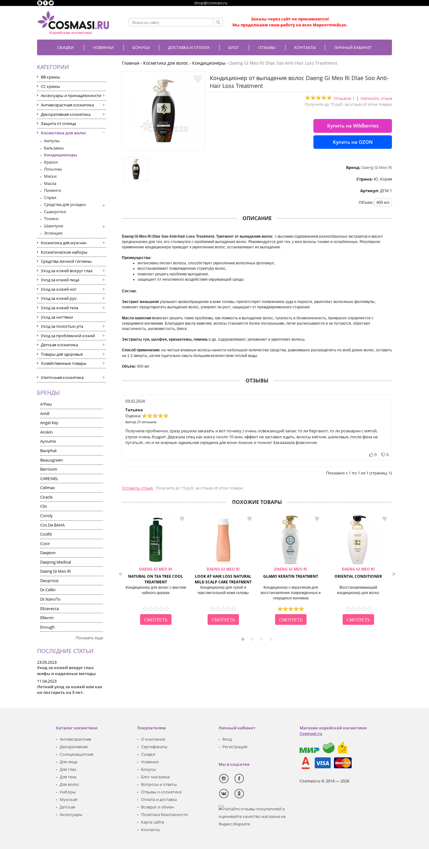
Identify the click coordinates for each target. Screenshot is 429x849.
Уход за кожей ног (59, 289)
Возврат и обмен (157, 807)
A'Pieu (46, 404)
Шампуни (53, 226)
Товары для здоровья (62, 354)
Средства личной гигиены (66, 261)
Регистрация (234, 746)
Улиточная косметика (62, 377)
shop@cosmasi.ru (210, 3)
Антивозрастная (75, 739)
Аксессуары (71, 814)
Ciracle (46, 497)
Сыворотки (55, 211)
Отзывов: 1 (344, 98)
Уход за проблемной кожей (68, 335)
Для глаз (68, 769)
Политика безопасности (164, 814)
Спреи (50, 197)
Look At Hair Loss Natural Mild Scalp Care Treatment (223, 575)
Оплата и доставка (159, 799)
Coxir (45, 543)
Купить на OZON (353, 142)
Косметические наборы (64, 252)
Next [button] (393, 573)
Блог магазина (155, 777)
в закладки (181, 519)
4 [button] (271, 639)
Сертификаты (154, 746)
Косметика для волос (63, 133)
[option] (155, 570)
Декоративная (74, 746)
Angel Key (49, 422)
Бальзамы (54, 148)
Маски (50, 176)
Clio (43, 506)
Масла (50, 183)
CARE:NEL (49, 478)
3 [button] (261, 639)
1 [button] (243, 639)
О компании (153, 739)
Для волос (69, 784)
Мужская (68, 799)
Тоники (51, 218)
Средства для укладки (65, 204)
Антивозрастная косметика (67, 105)
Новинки (103, 47)
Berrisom (48, 469)
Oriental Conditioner (358, 572)
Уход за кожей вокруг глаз (66, 270)
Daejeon (48, 552)
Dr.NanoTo (50, 599)
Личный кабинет (353, 47)
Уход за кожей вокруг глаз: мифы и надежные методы (66, 670)
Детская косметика (59, 345)
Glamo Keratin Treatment (290, 572)
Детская (67, 807)
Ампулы (52, 140)
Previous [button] (120, 573)
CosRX (46, 534)
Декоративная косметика (65, 114)
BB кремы (50, 77)
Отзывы (266, 47)
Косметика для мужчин (63, 243)
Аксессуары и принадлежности (71, 95)
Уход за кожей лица (60, 280)
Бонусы (148, 769)
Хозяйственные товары (63, 363)
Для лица (68, 762)
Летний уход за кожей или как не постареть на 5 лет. (69, 689)
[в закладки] (198, 79)
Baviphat (48, 450)
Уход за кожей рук (59, 298)
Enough (47, 627)
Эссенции (53, 233)
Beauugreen (51, 460)
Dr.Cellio (48, 589)
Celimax (47, 487)
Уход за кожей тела (59, 308)
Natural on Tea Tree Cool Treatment (155, 575)
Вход (227, 739)
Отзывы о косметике (161, 792)
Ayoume (48, 441)
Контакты (305, 47)
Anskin (46, 432)
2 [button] (252, 639)
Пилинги (52, 190)
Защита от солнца (58, 123)
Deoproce (49, 580)
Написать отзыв (376, 98)
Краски (51, 162)
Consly (46, 515)
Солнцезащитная (76, 754)
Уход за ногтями (57, 317)
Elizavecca (49, 608)
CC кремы (50, 86)
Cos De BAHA (52, 525)
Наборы (68, 792)
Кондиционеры (60, 155)
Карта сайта (152, 822)
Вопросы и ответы (159, 784)
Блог (233, 47)
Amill (44, 413)
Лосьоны (53, 169)
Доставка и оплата (188, 47)
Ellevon (47, 617)
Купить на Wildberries (352, 125)
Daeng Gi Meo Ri (55, 571)
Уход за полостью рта (62, 326)
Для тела (68, 777)
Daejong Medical (55, 562)
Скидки (65, 47)
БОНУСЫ (141, 47)
